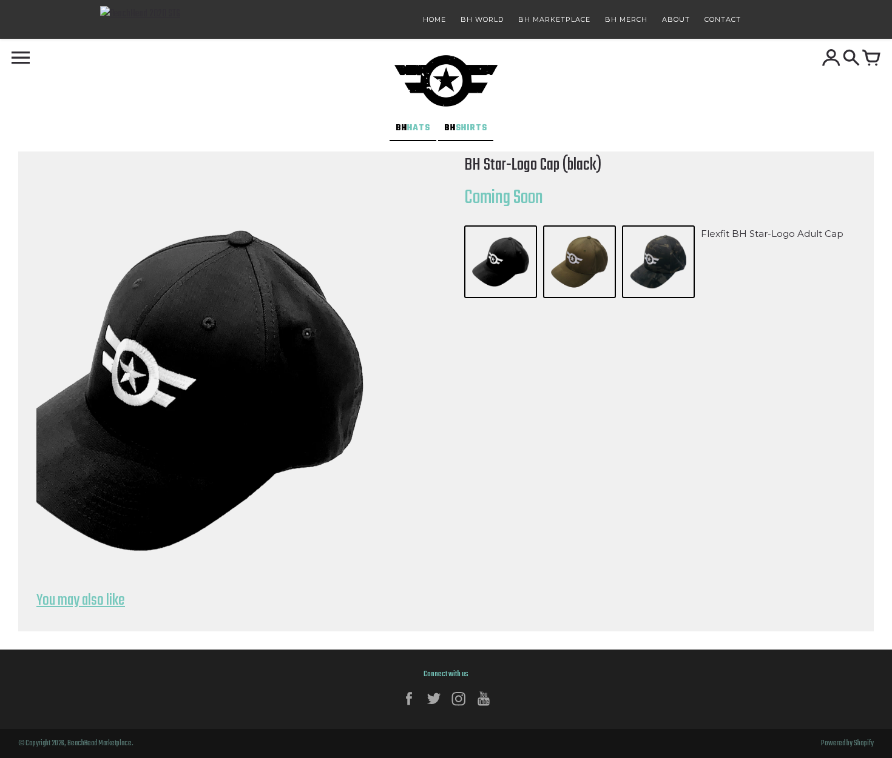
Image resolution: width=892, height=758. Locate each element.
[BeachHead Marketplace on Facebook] (409, 708)
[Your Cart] (871, 59)
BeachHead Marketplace (99, 743)
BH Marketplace (554, 19)
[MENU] (21, 59)
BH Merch (626, 19)
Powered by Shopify (847, 743)
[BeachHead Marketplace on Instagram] (458, 708)
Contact (722, 19)
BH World (482, 19)
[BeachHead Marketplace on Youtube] (483, 708)
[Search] (851, 59)
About (676, 19)
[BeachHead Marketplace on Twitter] (434, 708)
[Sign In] (831, 59)
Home (434, 19)
